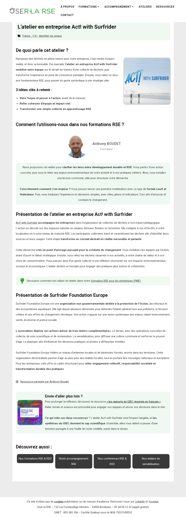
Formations (88, 6)
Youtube (154, 501)
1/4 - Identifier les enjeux (47, 36)
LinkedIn (140, 501)
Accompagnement (117, 6)
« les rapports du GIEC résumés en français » (134, 401)
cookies (59, 501)
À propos (67, 6)
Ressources (165, 6)
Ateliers (145, 6)
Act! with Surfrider (26, 222)
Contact (67, 15)
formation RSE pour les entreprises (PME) (116, 280)
